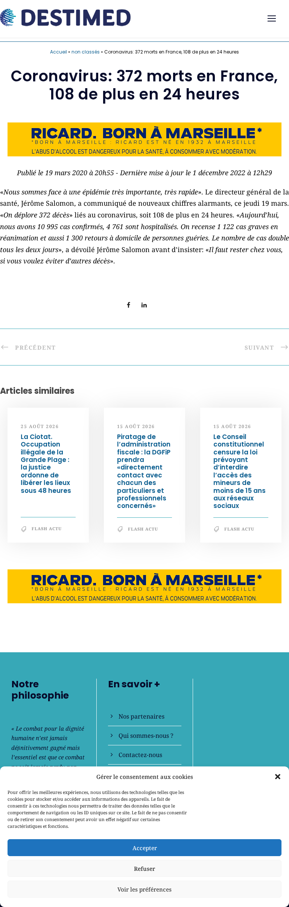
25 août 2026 (40, 426)
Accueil (58, 52)
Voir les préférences (144, 889)
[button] (277, 776)
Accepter (144, 848)
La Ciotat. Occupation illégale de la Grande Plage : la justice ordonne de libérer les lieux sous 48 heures (46, 463)
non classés (85, 52)
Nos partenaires (141, 716)
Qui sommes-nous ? (146, 735)
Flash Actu (47, 528)
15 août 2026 (136, 426)
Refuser (144, 868)
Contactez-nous (140, 755)
